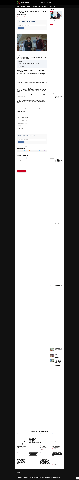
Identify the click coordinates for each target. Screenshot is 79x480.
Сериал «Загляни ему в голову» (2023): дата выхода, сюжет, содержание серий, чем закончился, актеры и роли (34, 440)
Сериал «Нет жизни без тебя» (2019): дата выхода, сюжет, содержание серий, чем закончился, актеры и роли (33, 458)
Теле (42, 2)
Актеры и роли (21, 66)
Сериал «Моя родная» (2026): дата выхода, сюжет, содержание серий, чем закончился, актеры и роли (57, 458)
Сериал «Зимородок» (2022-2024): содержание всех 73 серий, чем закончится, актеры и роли (56, 87)
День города (29, 6)
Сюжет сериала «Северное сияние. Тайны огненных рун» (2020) (29, 63)
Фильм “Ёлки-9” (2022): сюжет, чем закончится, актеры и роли (58, 223)
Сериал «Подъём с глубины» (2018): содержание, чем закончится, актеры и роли (55, 21)
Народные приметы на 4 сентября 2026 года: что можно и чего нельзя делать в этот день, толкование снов (58, 356)
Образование (35, 6)
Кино (45, 2)
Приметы (18, 6)
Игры (39, 6)
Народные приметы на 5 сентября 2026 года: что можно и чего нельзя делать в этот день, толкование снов (58, 350)
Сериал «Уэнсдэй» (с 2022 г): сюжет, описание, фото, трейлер (58, 96)
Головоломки (43, 6)
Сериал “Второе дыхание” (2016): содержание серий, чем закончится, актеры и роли (58, 161)
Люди (48, 6)
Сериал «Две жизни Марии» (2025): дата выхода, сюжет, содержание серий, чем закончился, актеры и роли (57, 443)
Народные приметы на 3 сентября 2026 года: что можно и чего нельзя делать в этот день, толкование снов (58, 362)
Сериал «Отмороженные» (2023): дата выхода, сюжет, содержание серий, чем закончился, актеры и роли (22, 461)
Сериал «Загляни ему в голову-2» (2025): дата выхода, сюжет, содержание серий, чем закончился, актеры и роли (22, 443)
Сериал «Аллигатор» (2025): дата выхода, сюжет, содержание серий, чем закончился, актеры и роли (45, 443)
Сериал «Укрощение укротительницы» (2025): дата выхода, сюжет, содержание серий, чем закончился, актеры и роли (45, 461)
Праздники (23, 6)
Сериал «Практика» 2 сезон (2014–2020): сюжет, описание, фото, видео (55, 92)
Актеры (51, 6)
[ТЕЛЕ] (56, 18)
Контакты (49, 2)
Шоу (54, 6)
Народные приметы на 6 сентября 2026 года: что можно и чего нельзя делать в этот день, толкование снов (58, 287)
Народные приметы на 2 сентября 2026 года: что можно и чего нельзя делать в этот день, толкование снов (58, 367)
